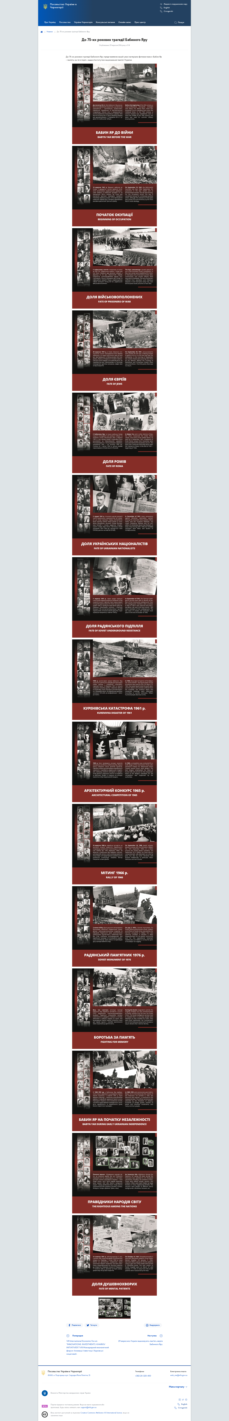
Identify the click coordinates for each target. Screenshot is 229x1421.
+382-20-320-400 (143, 1376)
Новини (50, 32)
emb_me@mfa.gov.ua (178, 1375)
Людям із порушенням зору (175, 4)
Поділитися (76, 1325)
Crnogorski (168, 11)
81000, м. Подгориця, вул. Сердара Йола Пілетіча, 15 (69, 1375)
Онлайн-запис (124, 22)
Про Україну (50, 22)
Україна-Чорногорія (83, 22)
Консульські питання (105, 22)
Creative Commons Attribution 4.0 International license (101, 1413)
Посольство (65, 22)
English (167, 8)
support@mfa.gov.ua (88, 1407)
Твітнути (93, 1325)
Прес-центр (140, 22)
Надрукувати (155, 1325)
